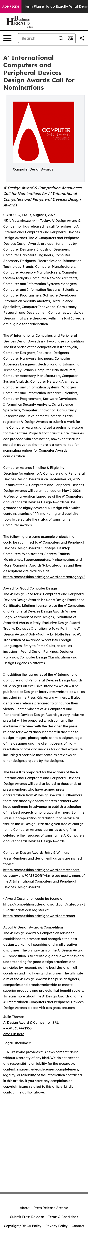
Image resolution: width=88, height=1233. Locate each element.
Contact (78, 1226)
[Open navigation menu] (7, 38)
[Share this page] (82, 38)
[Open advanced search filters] (71, 38)
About (24, 1208)
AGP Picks (10, 6)
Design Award (66, 221)
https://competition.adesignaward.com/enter (39, 916)
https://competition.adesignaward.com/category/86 (45, 577)
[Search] (61, 38)
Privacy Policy (56, 1226)
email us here (13, 1034)
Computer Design (43, 588)
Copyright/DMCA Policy (22, 1226)
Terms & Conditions (63, 1217)
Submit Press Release (27, 1217)
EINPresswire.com (19, 221)
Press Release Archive (51, 1208)
